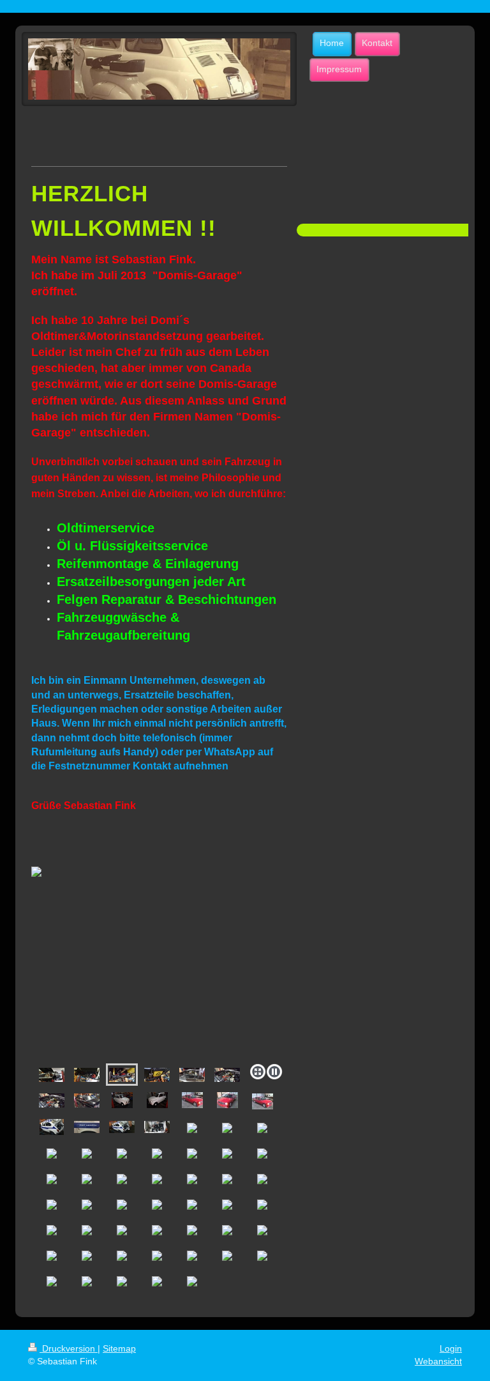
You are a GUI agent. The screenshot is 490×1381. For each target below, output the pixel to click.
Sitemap (119, 1348)
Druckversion (69, 1348)
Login (451, 1348)
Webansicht (438, 1361)
